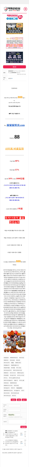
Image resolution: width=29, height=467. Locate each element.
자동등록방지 (4, 415)
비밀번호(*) (4, 410)
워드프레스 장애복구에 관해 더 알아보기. (12, 452)
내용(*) (5, 421)
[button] (9, 78)
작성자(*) (4, 405)
